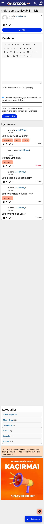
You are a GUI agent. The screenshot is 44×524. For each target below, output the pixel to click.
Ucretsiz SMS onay (11, 157)
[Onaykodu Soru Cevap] (19, 4)
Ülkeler (6, 430)
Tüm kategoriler (10, 414)
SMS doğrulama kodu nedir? (17, 177)
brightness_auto (39, 511)
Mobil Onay (21, 16)
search (35, 3)
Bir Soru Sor (33, 519)
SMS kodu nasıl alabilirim (15, 135)
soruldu (11, 19)
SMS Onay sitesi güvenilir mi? (17, 193)
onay (17, 140)
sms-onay (7, 140)
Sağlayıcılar (8, 425)
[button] (8, 44)
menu (3, 3)
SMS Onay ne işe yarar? (14, 213)
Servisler (6, 436)
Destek (6, 441)
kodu (26, 140)
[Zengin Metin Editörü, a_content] (22, 69)
